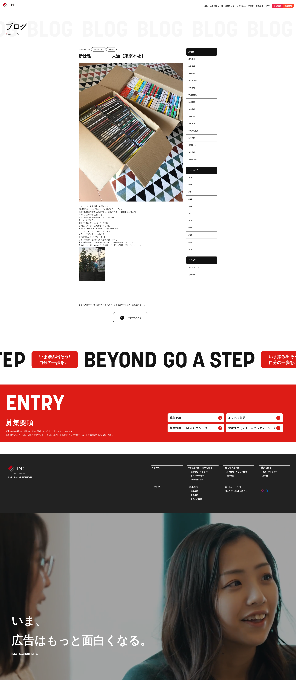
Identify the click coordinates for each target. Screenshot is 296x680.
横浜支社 (191, 59)
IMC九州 (191, 88)
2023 (190, 199)
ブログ (251, 5)
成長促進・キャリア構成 (237, 472)
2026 (190, 177)
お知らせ (191, 274)
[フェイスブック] (267, 490)
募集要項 (175, 417)
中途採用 (288, 5)
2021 (190, 213)
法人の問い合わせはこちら (236, 491)
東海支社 (191, 109)
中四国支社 (192, 95)
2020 (190, 221)
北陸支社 (191, 116)
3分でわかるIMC (197, 480)
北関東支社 (192, 145)
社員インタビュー (269, 472)
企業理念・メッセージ (200, 472)
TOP (9, 34)
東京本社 (111, 49)
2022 (190, 206)
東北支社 (191, 152)
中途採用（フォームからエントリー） (252, 428)
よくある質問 (236, 417)
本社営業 (191, 66)
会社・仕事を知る (211, 5)
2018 (190, 235)
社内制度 (230, 476)
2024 (190, 192)
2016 (190, 249)
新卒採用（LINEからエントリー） (191, 428)
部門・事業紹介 (197, 476)
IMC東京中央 (193, 131)
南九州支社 (192, 80)
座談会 (265, 476)
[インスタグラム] (262, 490)
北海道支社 (192, 159)
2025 (190, 185)
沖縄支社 (191, 73)
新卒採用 (277, 5)
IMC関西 (191, 102)
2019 (190, 228)
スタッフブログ (98, 49)
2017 (190, 242)
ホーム (157, 467)
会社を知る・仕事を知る (200, 467)
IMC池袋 (191, 138)
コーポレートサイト (233, 487)
